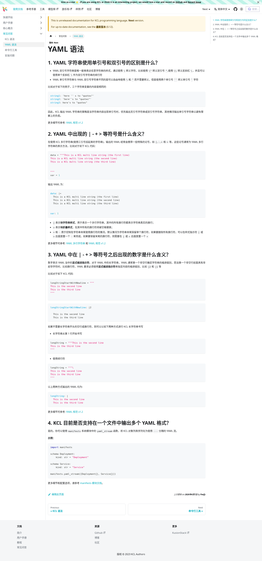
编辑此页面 (58, 494)
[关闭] (258, 2)
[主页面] (51, 36)
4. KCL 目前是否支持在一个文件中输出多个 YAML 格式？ (235, 38)
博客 (97, 9)
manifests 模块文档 (91, 483)
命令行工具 (11, 50)
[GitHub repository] (235, 9)
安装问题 (10, 55)
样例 (78, 9)
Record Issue (194, 2)
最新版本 (101, 27)
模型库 (51, 9)
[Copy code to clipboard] (201, 95)
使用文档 (18, 9)
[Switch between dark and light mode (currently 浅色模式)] (241, 9)
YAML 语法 (11, 44)
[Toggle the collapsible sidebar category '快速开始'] (41, 17)
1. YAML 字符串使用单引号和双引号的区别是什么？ (235, 20)
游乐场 (65, 9)
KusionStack (179, 532)
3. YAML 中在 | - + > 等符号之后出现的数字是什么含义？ (235, 30)
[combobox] (253, 9)
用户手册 (8, 22)
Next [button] (205, 9)
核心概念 (8, 28)
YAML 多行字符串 (75, 243)
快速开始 (8, 17)
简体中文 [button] (222, 9)
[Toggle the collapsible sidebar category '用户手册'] (41, 22)
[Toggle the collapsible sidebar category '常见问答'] (41, 33)
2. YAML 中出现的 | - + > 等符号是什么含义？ (232, 24)
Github (179, 2)
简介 (19, 532)
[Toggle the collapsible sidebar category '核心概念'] (41, 28)
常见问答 (8, 33)
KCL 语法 (10, 39)
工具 (42, 9)
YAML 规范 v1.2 (74, 122)
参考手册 (31, 9)
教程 (19, 542)
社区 (89, 9)
